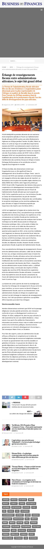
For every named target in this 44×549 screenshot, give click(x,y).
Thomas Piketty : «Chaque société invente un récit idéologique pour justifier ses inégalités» (26, 468)
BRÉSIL (31, 500)
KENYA (28, 515)
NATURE (19, 523)
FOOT (34, 507)
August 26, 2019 (8, 105)
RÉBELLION (14, 534)
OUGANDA (6, 526)
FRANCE (10, 511)
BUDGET (5, 503)
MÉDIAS (12, 523)
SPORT (31, 534)
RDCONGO (22, 530)
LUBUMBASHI (7, 519)
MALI (27, 519)
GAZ (17, 511)
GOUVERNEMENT (8, 515)
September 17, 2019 (18, 473)
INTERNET (19, 515)
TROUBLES (18, 538)
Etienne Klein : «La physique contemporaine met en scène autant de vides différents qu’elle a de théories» (25, 455)
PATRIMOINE (26, 526)
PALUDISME (15, 526)
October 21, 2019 (17, 446)
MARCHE (34, 519)
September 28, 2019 (18, 459)
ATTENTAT (22, 500)
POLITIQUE (36, 526)
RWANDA (5, 534)
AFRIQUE (5, 500)
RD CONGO (31, 530)
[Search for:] (22, 61)
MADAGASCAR (18, 519)
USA (26, 538)
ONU (26, 523)
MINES (5, 523)
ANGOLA (14, 500)
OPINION (34, 523)
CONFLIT (14, 503)
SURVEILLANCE (7, 538)
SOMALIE (24, 534)
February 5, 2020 (7, 433)
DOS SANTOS (31, 503)
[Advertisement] (22, 35)
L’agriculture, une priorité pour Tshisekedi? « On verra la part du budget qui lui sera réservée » (26, 442)
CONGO (22, 503)
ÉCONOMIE (33, 538)
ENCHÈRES (6, 507)
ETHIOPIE (26, 507)
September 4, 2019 (18, 486)
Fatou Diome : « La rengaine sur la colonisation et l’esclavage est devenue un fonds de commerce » (26, 482)
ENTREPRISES (16, 507)
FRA (4, 511)
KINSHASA (36, 515)
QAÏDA (14, 530)
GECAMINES (25, 511)
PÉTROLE (6, 530)
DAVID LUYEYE (20, 105)
